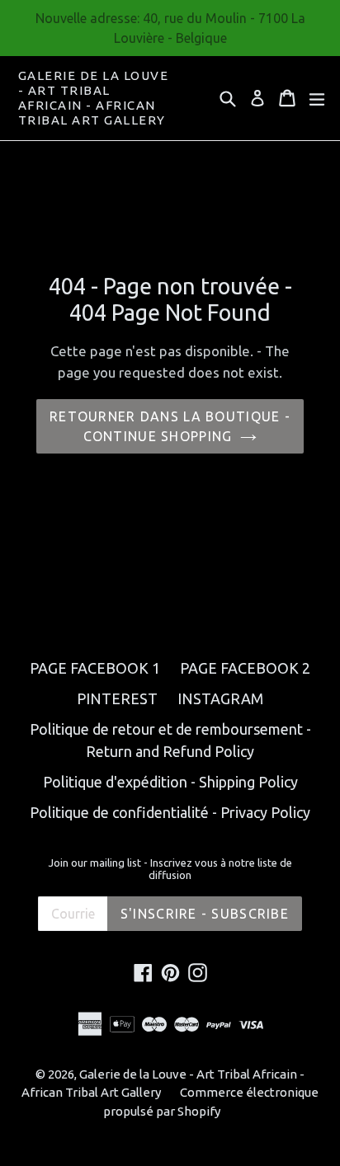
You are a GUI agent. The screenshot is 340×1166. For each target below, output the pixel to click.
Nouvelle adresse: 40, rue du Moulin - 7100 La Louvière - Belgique (170, 28)
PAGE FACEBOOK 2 (245, 668)
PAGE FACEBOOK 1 (95, 668)
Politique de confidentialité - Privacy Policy (170, 812)
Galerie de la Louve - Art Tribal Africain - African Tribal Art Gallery (93, 97)
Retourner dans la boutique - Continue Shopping (170, 426)
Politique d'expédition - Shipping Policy (170, 781)
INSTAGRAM (220, 698)
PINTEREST (117, 698)
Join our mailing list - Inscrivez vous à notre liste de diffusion (170, 869)
